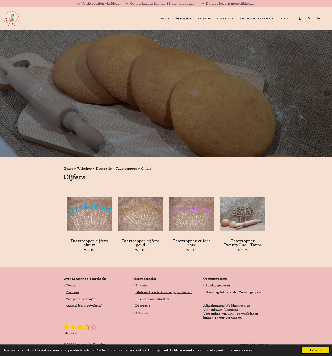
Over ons (72, 292)
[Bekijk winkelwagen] (318, 19)
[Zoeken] (309, 18)
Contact (72, 285)
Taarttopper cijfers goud (140, 243)
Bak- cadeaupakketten (152, 299)
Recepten (142, 312)
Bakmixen (142, 285)
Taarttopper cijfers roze (192, 243)
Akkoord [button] (315, 350)
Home (68, 168)
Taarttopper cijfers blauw (89, 243)
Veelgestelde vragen (81, 299)
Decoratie (104, 168)
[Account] (299, 19)
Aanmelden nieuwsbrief (83, 305)
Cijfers (146, 168)
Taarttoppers (126, 168)
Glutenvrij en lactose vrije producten (163, 292)
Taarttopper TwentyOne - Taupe (242, 243)
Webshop (84, 168)
